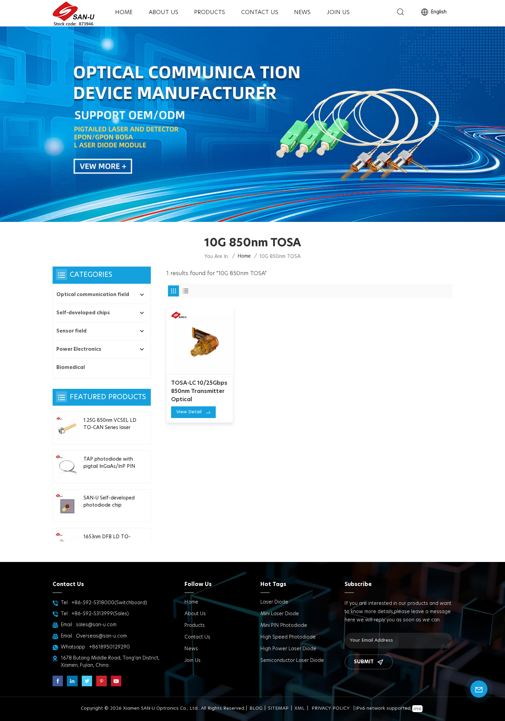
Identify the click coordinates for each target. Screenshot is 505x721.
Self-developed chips (83, 313)
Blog (255, 708)
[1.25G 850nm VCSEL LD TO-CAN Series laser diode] (67, 428)
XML (299, 708)
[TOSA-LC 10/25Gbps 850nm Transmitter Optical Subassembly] (200, 340)
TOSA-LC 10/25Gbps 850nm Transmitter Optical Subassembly (199, 392)
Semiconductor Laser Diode (292, 660)
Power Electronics (78, 349)
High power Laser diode (288, 648)
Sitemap (278, 708)
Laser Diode (274, 602)
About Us (163, 12)
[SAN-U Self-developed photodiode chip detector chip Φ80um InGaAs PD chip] (67, 505)
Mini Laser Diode (279, 613)
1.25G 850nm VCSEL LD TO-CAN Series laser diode (109, 424)
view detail (189, 412)
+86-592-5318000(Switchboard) (109, 602)
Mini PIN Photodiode (283, 625)
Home (124, 12)
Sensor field (71, 331)
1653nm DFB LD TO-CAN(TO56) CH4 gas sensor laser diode (107, 541)
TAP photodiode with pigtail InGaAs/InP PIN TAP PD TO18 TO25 (109, 463)
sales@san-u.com (96, 624)
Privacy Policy (331, 708)
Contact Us (259, 12)
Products (209, 12)
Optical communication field (92, 294)
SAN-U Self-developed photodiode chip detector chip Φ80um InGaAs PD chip (109, 502)
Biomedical (70, 367)
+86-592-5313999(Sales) (100, 613)
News (302, 12)
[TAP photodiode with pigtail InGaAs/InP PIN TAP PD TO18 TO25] (67, 467)
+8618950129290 (109, 647)
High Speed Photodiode (288, 637)
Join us (338, 12)
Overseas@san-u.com (101, 636)
